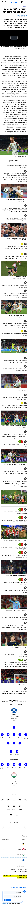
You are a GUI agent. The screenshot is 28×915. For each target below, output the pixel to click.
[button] (21, 2)
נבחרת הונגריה (15, 881)
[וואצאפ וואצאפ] (5, 2)
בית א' (24, 836)
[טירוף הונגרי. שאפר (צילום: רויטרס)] (14, 146)
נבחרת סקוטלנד (23, 881)
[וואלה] (14, 2)
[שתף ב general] (2, 2)
